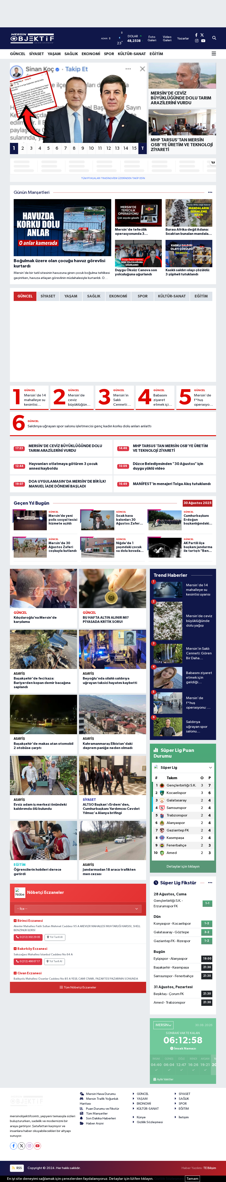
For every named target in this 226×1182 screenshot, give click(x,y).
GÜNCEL (17, 54)
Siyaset (89, 799)
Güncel (29, 390)
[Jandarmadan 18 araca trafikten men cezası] (112, 840)
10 (91, 148)
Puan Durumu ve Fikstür (102, 1108)
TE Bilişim (209, 1168)
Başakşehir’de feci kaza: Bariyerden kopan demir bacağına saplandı (42, 683)
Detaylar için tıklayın (183, 866)
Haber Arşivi (95, 1123)
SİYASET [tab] (48, 296)
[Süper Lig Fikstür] (210, 883)
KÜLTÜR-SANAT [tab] (172, 296)
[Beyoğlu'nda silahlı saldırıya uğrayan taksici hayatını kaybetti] (112, 649)
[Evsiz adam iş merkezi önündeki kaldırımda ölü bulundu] (43, 775)
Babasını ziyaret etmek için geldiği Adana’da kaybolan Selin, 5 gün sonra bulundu (162, 400)
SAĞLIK (71, 54)
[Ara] (214, 38)
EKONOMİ (91, 54)
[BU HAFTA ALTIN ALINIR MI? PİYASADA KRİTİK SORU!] (112, 588)
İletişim (184, 1117)
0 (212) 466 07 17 (30, 961)
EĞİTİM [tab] (201, 296)
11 (100, 148)
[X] (21, 1146)
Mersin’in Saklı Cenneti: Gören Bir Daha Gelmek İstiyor (121, 400)
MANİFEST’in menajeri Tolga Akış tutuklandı (172, 484)
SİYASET (36, 54)
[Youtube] (37, 1146)
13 (117, 148)
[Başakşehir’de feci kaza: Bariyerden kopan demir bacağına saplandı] (43, 649)
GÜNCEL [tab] (25, 296)
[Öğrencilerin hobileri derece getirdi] (43, 840)
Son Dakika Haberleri (101, 1118)
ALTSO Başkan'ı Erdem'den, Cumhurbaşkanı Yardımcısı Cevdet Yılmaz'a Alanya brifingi (111, 809)
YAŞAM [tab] (70, 296)
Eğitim (20, 864)
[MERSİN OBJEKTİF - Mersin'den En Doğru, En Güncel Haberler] (54, 38)
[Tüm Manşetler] (210, 192)
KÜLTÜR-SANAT (132, 54)
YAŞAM (54, 54)
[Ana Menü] (214, 54)
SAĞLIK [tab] (93, 296)
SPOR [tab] (142, 296)
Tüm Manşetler (97, 1113)
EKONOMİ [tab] (118, 296)
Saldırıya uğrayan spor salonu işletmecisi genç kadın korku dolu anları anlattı (89, 426)
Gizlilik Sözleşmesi (150, 1122)
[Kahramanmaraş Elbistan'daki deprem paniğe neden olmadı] (112, 714)
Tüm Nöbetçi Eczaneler (80, 987)
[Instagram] (29, 1146)
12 (108, 148)
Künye (141, 1117)
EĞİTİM (156, 54)
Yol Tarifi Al (56, 937)
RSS (19, 1168)
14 (125, 148)
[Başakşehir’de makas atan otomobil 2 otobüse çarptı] (43, 714)
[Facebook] (13, 1146)
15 (134, 148)
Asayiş (19, 673)
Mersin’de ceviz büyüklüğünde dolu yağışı (80, 400)
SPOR (109, 54)
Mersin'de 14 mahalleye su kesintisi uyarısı (35, 400)
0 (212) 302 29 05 (30, 937)
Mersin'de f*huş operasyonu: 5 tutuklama (204, 400)
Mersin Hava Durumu (101, 1094)
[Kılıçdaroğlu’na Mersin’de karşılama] (43, 588)
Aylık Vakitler (165, 1079)
